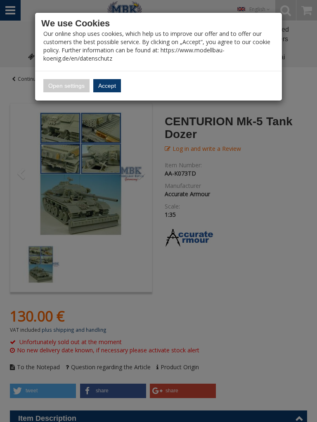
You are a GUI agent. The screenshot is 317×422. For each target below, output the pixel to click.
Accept (107, 85)
